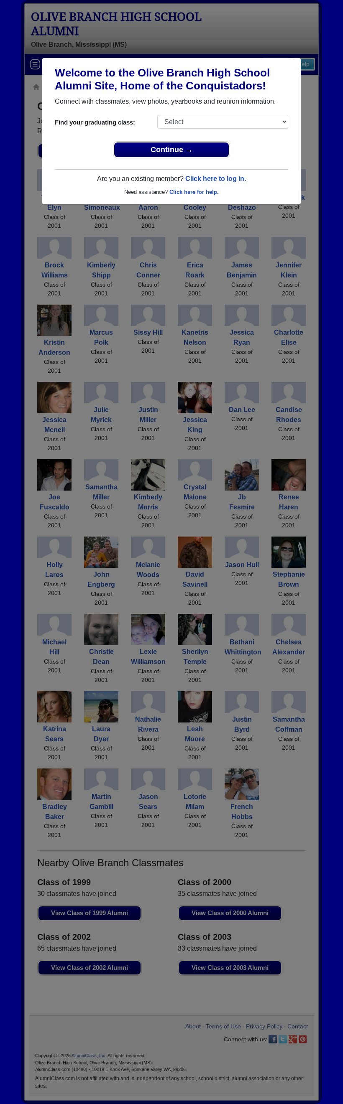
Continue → (172, 149)
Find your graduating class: (95, 122)
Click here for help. (194, 192)
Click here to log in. (215, 178)
